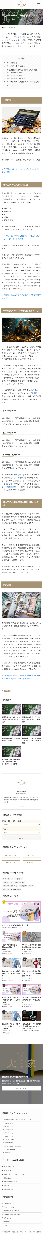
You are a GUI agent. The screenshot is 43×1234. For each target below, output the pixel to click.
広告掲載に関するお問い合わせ (12, 1214)
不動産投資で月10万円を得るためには (22, 69)
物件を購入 (18, 474)
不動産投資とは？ (10, 886)
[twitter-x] (20, 806)
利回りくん (7, 1152)
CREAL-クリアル (9, 1126)
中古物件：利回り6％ (18, 78)
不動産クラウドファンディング (13, 882)
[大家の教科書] (21, 4)
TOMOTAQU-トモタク (10, 1139)
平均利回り (34, 393)
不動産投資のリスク (26, 886)
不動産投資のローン (13, 486)
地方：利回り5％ (16, 75)
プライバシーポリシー (10, 1207)
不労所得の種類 (20, 37)
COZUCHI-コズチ (9, 1123)
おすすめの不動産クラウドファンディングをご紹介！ (18, 1119)
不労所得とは (12, 62)
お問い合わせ (7, 1218)
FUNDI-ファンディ (9, 1129)
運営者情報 (7, 1221)
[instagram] (23, 806)
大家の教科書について (10, 1203)
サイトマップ (7, 1225)
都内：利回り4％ (16, 72)
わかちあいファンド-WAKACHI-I (13, 1146)
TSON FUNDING (9, 1143)
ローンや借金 (8, 879)
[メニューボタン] (38, 4)
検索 (21, 838)
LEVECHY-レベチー (9, 1133)
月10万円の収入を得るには (17, 66)
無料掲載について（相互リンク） (13, 1210)
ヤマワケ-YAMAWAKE (10, 1149)
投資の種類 (16, 889)
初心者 (6, 889)
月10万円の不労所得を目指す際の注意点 (23, 81)
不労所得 (6, 19)
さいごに (10, 85)
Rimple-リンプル (9, 1136)
